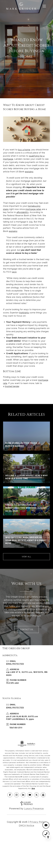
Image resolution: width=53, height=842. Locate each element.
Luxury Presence (34, 808)
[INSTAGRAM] (16, 794)
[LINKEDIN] (23, 794)
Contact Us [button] (26, 629)
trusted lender (12, 386)
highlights (24, 312)
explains (29, 171)
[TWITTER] (36, 794)
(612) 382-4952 (12, 683)
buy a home (24, 150)
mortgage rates (33, 209)
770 (31, 222)
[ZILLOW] (43, 794)
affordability (23, 212)
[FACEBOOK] (9, 794)
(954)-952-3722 (15, 727)
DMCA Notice (26, 825)
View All (26, 557)
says (14, 272)
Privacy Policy (38, 822)
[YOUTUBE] (29, 794)
